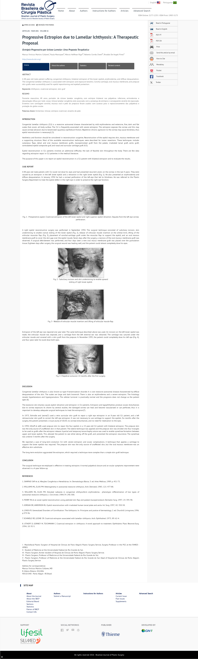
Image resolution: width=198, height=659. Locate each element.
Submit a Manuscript (62, 596)
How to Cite (160, 58)
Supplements (121, 601)
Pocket (158, 70)
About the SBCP (33, 598)
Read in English (161, 29)
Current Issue (121, 596)
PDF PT (158, 35)
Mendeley (160, 64)
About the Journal (34, 596)
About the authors (58, 65)
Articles (124, 10)
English (153, 2)
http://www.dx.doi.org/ (31, 59)
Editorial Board (33, 601)
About (72, 10)
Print (158, 47)
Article (26, 65)
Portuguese (168, 2)
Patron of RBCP (33, 609)
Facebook (160, 76)
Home (61, 10)
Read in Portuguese (163, 23)
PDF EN (159, 41)
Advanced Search (141, 10)
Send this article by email (165, 53)
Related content (114, 65)
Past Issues (120, 598)
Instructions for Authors (104, 10)
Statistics (83, 65)
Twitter (158, 82)
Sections (30, 604)
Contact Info (32, 612)
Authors (83, 10)
